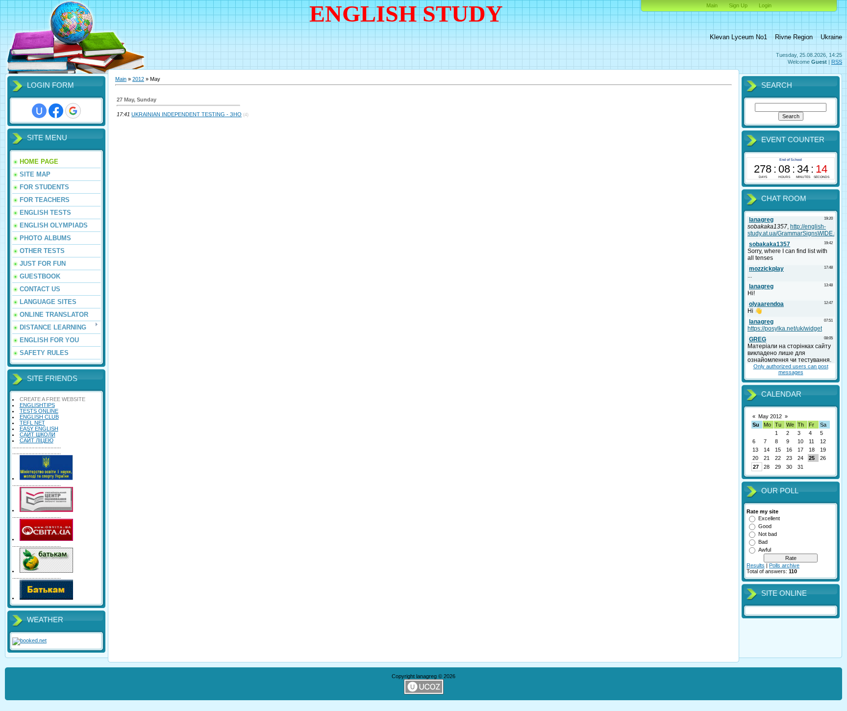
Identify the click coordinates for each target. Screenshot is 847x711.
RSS (836, 62)
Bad (763, 542)
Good (765, 526)
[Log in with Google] (73, 111)
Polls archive (784, 565)
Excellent (769, 518)
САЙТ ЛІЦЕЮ (36, 440)
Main (712, 5)
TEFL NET (32, 423)
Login (765, 5)
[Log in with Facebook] (56, 110)
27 (756, 467)
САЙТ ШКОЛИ (37, 434)
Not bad (767, 534)
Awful (764, 550)
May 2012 (770, 416)
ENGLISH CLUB (39, 417)
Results (756, 565)
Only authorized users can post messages (790, 369)
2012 (138, 79)
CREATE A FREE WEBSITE (52, 399)
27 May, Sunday (136, 99)
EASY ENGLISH (39, 429)
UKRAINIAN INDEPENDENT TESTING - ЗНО (186, 114)
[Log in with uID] (39, 110)
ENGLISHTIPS (37, 405)
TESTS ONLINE (39, 411)
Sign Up (738, 5)
